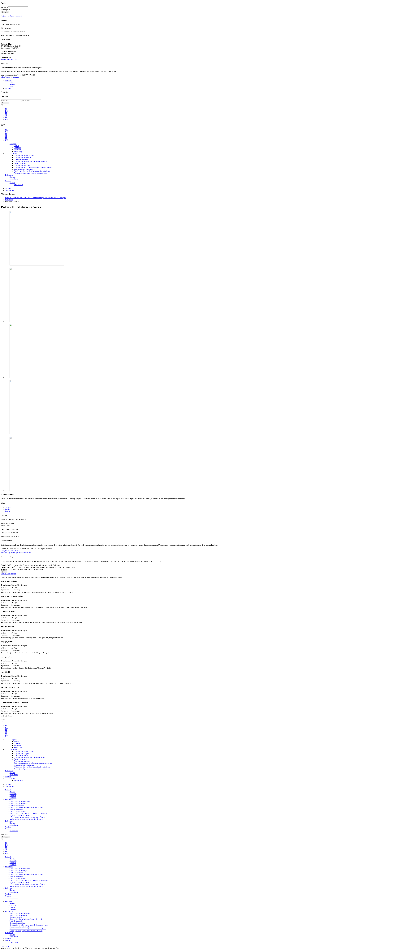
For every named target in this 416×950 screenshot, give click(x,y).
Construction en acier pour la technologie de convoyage (29, 813)
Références (9, 821)
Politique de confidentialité (21, 552)
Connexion (5, 12)
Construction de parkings (18, 803)
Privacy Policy (6, 574)
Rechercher (5, 837)
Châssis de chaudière (17, 805)
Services (8, 507)
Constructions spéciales (17, 811)
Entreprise (8, 790)
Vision (12, 86)
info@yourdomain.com (9, 59)
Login (3, 946)
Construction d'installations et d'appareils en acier (26, 807)
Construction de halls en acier (20, 801)
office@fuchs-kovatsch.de (10, 77)
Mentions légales (6, 552)
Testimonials (9, 190)
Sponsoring (13, 798)
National (12, 823)
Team (11, 83)
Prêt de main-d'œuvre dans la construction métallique (28, 817)
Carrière (8, 509)
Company (8, 81)
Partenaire (13, 796)
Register (3, 16)
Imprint (13, 574)
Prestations (9, 800)
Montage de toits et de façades (20, 815)
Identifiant (4, 7)
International (14, 825)
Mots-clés (4, 716)
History (12, 84)
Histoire (12, 792)
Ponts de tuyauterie (16, 809)
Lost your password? (15, 16)
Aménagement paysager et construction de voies (26, 819)
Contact (8, 511)
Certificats (13, 794)
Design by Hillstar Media (9, 551)
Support (8, 88)
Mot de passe (5, 10)
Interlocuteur (14, 831)
